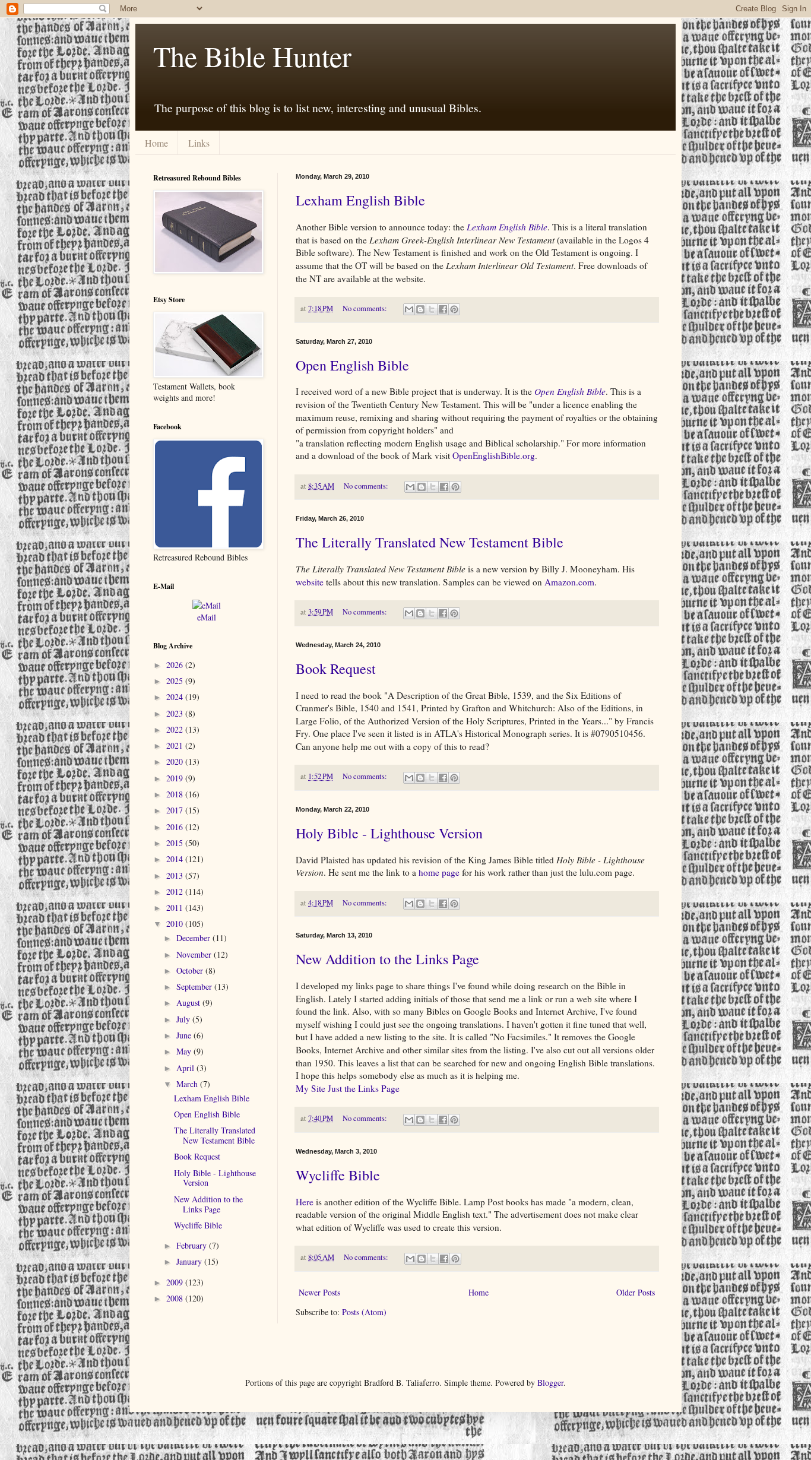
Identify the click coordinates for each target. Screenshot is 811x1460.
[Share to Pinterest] (454, 309)
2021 (175, 745)
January (190, 1261)
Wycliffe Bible (338, 1175)
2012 (175, 891)
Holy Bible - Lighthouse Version (389, 833)
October (190, 970)
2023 (175, 713)
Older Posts (635, 1292)
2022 (175, 729)
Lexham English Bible (360, 200)
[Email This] (409, 309)
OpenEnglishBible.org (493, 455)
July (184, 1019)
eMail (206, 617)
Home (156, 143)
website (310, 582)
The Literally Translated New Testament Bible (429, 542)
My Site (310, 1088)
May (185, 1051)
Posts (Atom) (364, 1312)
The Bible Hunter (252, 56)
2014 (175, 858)
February (192, 1245)
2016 (175, 826)
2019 (175, 778)
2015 (175, 842)
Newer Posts (319, 1292)
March (188, 1084)
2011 (175, 907)
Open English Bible (352, 365)
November (195, 954)
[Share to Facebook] (443, 309)
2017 (175, 810)
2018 (175, 794)
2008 (175, 1298)
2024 (175, 696)
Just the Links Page (364, 1088)
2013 (175, 875)
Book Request (336, 668)
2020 (175, 761)
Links (199, 143)
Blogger (550, 1382)
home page (439, 872)
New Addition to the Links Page (387, 958)
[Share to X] (432, 309)
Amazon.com (569, 582)
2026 (175, 664)
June (185, 1035)
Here (304, 1202)
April (186, 1067)
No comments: (366, 308)
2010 (175, 923)
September (195, 986)
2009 (175, 1282)
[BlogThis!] (420, 309)
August (189, 1002)
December (194, 937)
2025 (175, 680)
